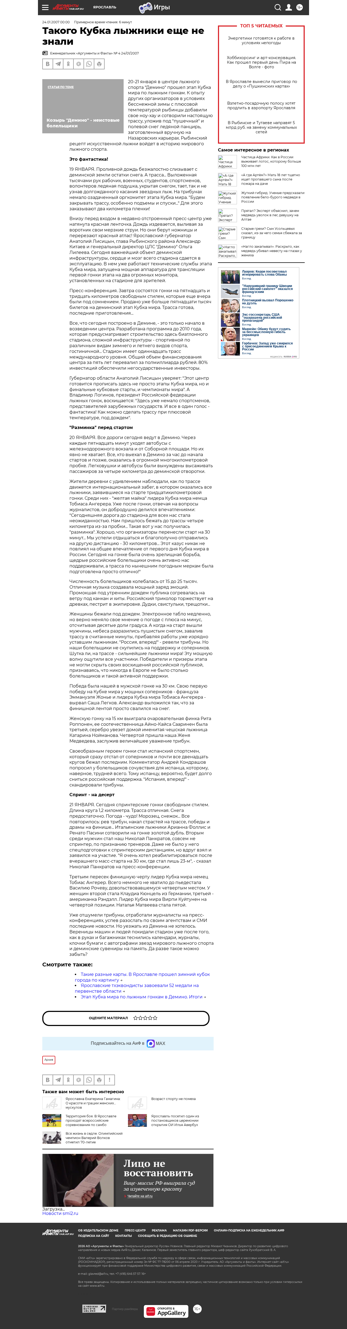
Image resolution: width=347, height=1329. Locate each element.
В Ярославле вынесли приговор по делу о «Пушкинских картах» (261, 84)
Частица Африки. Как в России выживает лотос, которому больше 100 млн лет (271, 161)
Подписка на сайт (93, 1236)
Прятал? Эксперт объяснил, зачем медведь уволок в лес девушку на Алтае (270, 215)
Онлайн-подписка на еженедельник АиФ (249, 1230)
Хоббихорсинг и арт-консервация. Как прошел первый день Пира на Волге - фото (261, 62)
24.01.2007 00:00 (56, 22)
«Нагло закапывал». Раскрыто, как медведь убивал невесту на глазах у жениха (271, 250)
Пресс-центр (135, 1230)
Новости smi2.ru (60, 1213)
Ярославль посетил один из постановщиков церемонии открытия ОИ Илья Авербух (175, 1120)
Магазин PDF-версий (190, 1230)
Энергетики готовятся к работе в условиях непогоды (261, 40)
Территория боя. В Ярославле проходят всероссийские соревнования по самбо (91, 1120)
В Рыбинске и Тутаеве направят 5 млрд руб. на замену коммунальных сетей (261, 127)
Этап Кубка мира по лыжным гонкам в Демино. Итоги (142, 996)
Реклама (159, 1230)
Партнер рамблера (125, 1309)
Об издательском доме (98, 1230)
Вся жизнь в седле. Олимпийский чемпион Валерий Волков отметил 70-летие (94, 1137)
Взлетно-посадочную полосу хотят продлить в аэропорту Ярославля (261, 105)
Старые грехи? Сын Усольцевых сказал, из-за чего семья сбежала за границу (271, 233)
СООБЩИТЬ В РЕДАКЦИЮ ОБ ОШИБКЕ (167, 1236)
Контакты (123, 1236)
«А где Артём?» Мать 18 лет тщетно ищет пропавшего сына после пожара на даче (270, 179)
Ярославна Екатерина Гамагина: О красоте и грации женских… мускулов (93, 1103)
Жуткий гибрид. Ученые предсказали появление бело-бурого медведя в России (272, 197)
